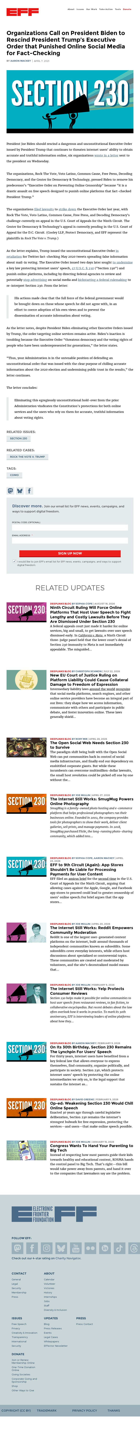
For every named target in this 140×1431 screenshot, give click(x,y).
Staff (46, 1305)
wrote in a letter (106, 155)
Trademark (47, 1410)
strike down (67, 209)
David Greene (84, 1099)
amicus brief (77, 879)
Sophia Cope (84, 603)
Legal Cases (51, 1337)
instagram (46, 1248)
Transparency (20, 1337)
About (71, 9)
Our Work (91, 9)
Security (16, 1288)
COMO (14, 475)
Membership (19, 1292)
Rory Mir (81, 739)
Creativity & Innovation (24, 1332)
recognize (123, 689)
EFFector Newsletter (56, 1345)
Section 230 (18, 438)
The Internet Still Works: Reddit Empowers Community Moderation (91, 930)
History (48, 1292)
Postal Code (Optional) (26, 522)
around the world (102, 689)
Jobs (47, 1301)
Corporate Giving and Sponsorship (24, 1380)
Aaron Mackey (20, 60)
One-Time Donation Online (23, 1368)
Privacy (16, 1328)
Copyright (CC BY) (16, 1410)
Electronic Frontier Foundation (23, 12)
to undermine (123, 262)
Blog (46, 1324)
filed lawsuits (44, 209)
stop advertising (35, 280)
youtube (76, 1248)
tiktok (119, 1248)
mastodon (17, 1248)
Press (15, 1296)
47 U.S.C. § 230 (83, 268)
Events (48, 1332)
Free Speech (19, 1324)
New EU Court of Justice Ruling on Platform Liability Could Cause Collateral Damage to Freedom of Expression (89, 680)
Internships (50, 1296)
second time (107, 879)
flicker (90, 1248)
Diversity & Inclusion (55, 1309)
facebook (32, 1248)
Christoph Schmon (88, 671)
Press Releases (53, 1328)
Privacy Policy (84, 1410)
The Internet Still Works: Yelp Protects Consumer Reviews (87, 991)
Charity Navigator (67, 1258)
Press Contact (84, 1324)
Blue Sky (61, 1248)
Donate (127, 9)
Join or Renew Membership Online (23, 1361)
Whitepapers (51, 1341)
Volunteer (49, 1283)
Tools (118, 9)
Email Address (21, 535)
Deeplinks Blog (60, 603)
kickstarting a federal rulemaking (102, 280)
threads (134, 1248)
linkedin (105, 1248)
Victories (49, 1288)
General (16, 1279)
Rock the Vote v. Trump (27, 456)
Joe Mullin (82, 795)
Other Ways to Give (23, 1390)
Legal (15, 1283)
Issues (80, 9)
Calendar (49, 1279)
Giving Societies (21, 1374)
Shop (15, 1386)
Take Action (106, 9)
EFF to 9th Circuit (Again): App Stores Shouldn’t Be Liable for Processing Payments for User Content (86, 869)
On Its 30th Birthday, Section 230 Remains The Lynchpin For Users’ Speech (90, 1049)
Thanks (114, 1410)
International (19, 1341)
